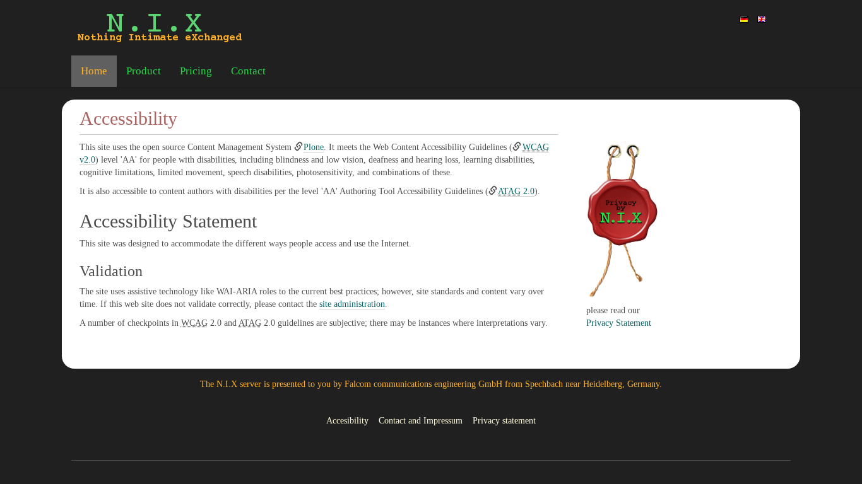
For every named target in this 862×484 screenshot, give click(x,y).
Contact (248, 71)
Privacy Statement (618, 323)
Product (143, 71)
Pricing (196, 71)
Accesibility (347, 420)
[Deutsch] (744, 18)
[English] (159, 27)
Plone (314, 147)
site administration (352, 304)
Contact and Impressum (421, 420)
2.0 (516, 191)
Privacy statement (504, 420)
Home (94, 71)
